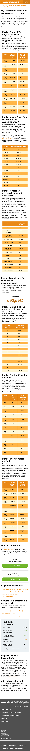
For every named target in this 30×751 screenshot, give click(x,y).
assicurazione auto (21, 548)
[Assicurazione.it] (11, 3)
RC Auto (15, 559)
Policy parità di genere (5, 734)
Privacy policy (3, 730)
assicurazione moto (8, 549)
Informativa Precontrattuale (6, 738)
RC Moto (15, 573)
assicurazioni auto (7, 138)
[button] (1, 2)
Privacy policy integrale (5, 735)
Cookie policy (3, 731)
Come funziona (13, 676)
